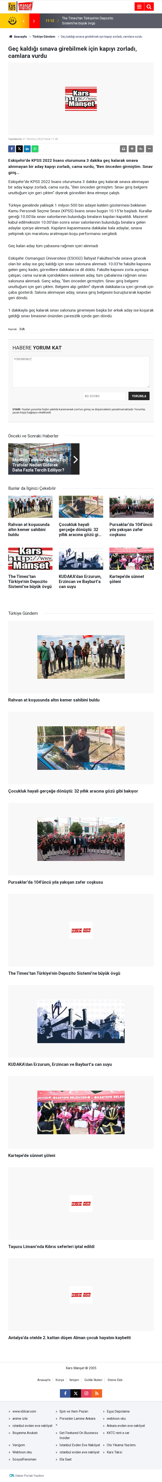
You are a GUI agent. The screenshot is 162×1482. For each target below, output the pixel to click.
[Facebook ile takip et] (65, 1393)
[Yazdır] (123, 148)
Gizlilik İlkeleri (93, 1380)
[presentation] (23, 20)
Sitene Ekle (115, 1380)
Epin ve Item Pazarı (73, 1411)
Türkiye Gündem (43, 36)
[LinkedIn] (27, 148)
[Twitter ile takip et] (75, 1393)
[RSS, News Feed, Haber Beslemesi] (97, 1393)
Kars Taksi (114, 1452)
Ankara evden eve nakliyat (126, 1426)
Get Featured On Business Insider (78, 1435)
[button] (132, 148)
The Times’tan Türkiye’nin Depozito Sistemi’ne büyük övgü (87, 20)
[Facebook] (11, 148)
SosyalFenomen (24, 1459)
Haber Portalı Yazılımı (29, 1475)
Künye (60, 1380)
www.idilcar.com (24, 1411)
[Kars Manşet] (20, 6)
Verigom (18, 1445)
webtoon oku (116, 1419)
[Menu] (139, 7)
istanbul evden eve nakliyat (32, 1426)
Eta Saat (65, 1459)
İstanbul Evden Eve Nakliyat (79, 1445)
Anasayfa (20, 36)
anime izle (20, 1419)
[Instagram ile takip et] (86, 1393)
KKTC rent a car (118, 1433)
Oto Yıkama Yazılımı (121, 1445)
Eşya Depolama (118, 1411)
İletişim (74, 1380)
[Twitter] (19, 148)
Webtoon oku (22, 1452)
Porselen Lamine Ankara (77, 1419)
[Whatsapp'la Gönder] (35, 148)
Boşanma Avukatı (25, 1433)
